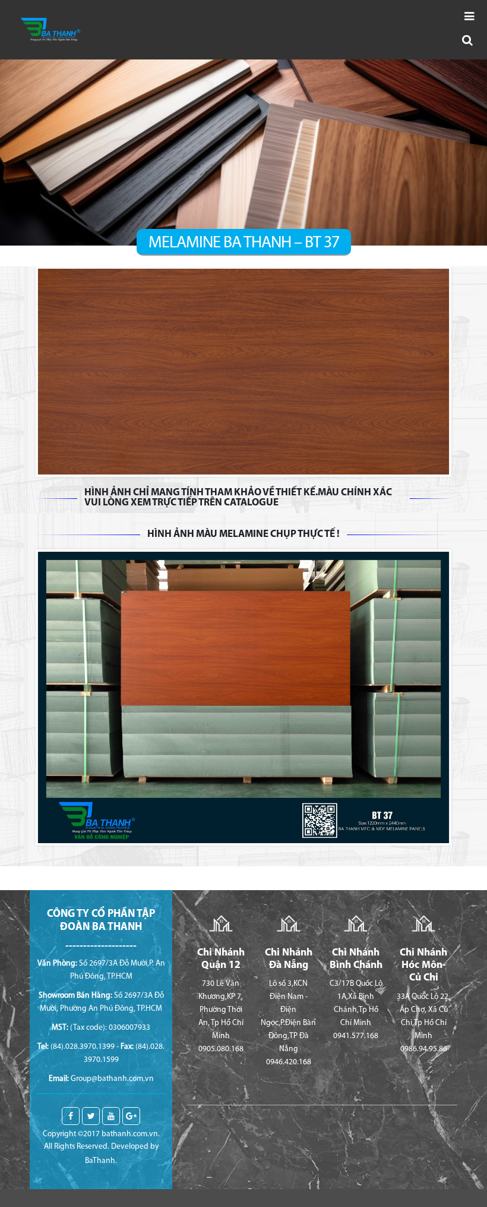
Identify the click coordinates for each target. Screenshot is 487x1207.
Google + (131, 1116)
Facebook (71, 1116)
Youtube (111, 1116)
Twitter (91, 1116)
